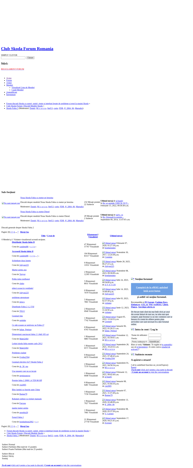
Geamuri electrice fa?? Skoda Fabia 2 (27, 362)
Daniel (32, 108)
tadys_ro (119, 215)
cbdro (21, 283)
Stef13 (50, 108)
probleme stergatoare (20, 297)
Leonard (108, 321)
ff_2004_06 (69, 108)
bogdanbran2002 (26, 422)
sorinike (22, 320)
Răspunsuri (92, 234)
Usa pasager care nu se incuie (24, 371)
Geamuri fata (17, 316)
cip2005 (22, 385)
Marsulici (79, 108)
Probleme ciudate (19, 353)
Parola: (134, 338)
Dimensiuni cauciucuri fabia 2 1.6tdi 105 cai (30, 334)
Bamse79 (23, 394)
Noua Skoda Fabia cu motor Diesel (34, 212)
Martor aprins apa (19, 270)
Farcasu (22, 403)
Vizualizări (93, 237)
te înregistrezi (142, 347)
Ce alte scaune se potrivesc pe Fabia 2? (28, 325)
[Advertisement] (96, 25)
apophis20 (23, 412)
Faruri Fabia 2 (18, 417)
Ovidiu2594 (24, 357)
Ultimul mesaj (116, 236)
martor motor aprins (20, 408)
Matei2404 (23, 339)
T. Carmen (109, 414)
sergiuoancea (24, 376)
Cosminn (108, 257)
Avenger (108, 423)
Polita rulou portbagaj (21, 279)
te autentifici (167, 344)
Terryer (22, 274)
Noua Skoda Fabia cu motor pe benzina (36, 198)
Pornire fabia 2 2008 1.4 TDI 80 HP (27, 380)
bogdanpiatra (110, 248)
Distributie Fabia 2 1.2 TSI (23, 307)
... (16, 232)
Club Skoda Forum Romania (27, 48)
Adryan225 (24, 265)
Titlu (43, 236)
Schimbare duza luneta (21, 260)
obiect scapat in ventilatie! (22, 288)
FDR (61, 108)
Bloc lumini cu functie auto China (26, 389)
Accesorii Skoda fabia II (22, 251)
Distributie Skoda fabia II (23, 242)
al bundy (119, 201)
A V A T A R (110, 285)
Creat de (51, 236)
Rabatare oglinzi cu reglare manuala (27, 399)
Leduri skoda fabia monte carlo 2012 (27, 343)
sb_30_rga (23, 366)
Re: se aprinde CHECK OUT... (116, 203)
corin (56, 108)
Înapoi (133, 367)
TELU (22, 311)
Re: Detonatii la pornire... (113, 217)
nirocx (22, 302)
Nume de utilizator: (139, 335)
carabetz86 (23, 247)
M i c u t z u (41, 108)
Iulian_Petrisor (25, 329)
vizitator (108, 303)
